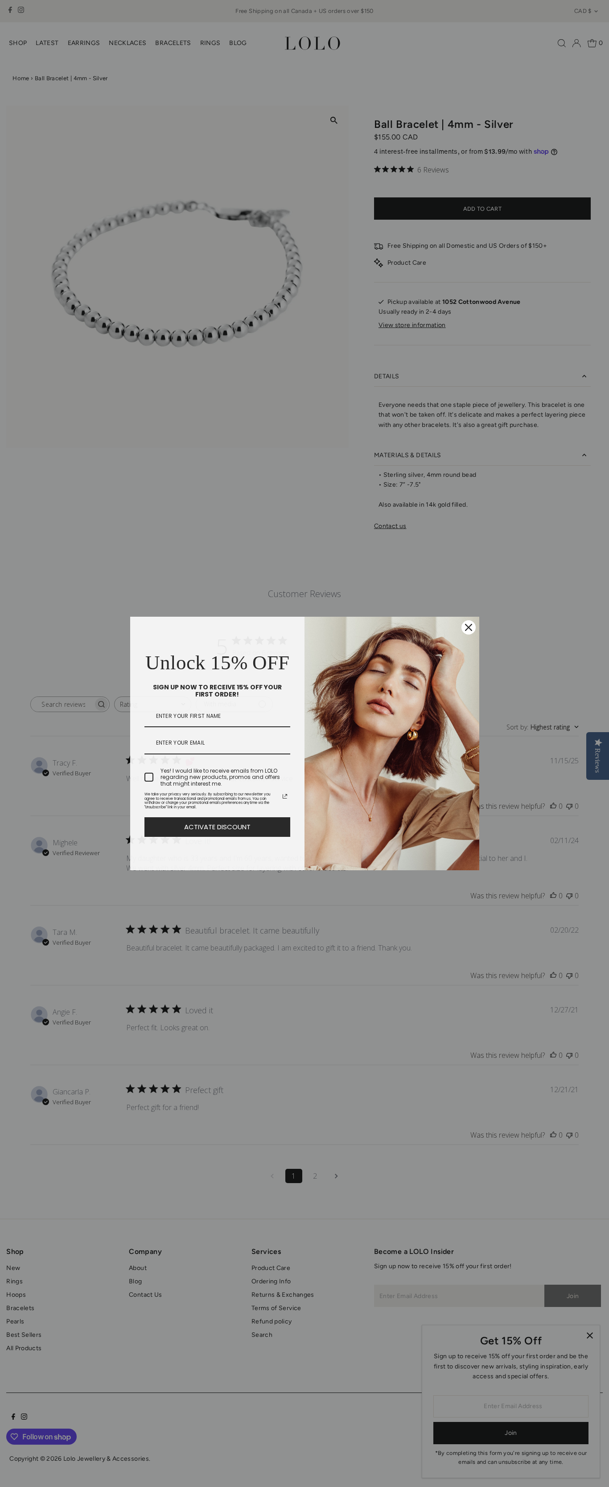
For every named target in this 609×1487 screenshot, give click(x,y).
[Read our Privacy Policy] (285, 796)
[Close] (468, 627)
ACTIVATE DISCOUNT (217, 827)
